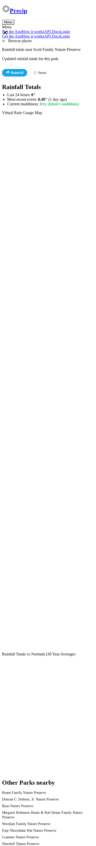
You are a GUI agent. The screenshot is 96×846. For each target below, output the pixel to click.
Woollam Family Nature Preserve (26, 824)
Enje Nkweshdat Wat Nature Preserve (29, 830)
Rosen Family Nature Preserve (24, 793)
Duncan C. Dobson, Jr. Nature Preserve (30, 799)
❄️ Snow (39, 73)
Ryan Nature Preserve (17, 806)
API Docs (52, 31)
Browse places (20, 41)
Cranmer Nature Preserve (20, 837)
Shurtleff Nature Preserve (20, 844)
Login (65, 31)
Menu (8, 22)
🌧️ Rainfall (15, 73)
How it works (33, 31)
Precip (18, 10)
